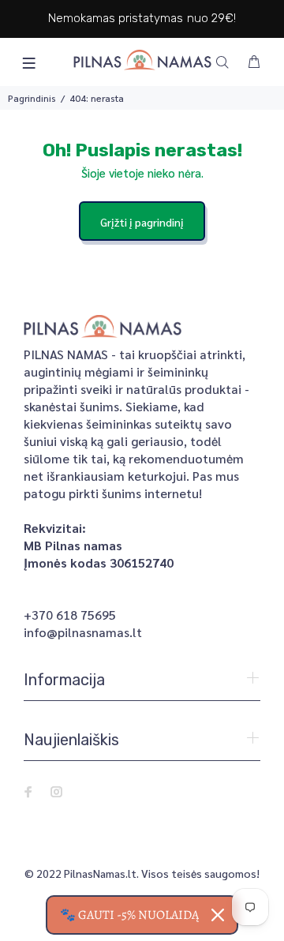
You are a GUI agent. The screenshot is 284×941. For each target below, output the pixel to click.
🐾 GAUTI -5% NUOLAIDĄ (129, 915)
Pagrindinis (32, 98)
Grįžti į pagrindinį (142, 222)
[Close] (217, 915)
